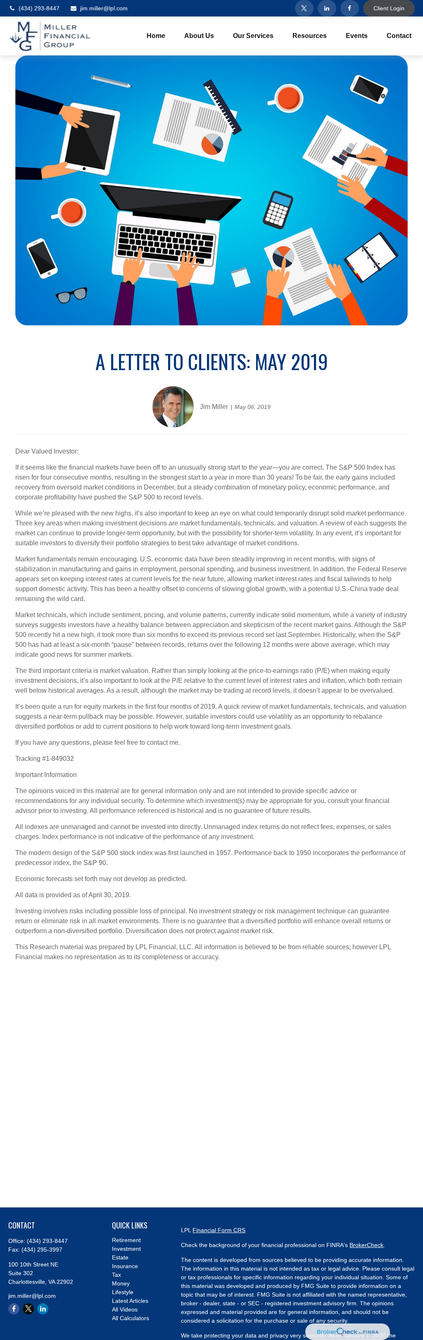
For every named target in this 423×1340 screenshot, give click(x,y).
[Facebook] (349, 8)
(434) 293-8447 (39, 8)
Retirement (126, 1240)
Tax (116, 1274)
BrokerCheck (366, 1245)
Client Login (388, 8)
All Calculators (130, 1318)
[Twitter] (304, 8)
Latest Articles (130, 1300)
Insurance (125, 1266)
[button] (156, 36)
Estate (120, 1257)
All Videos (125, 1309)
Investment (126, 1248)
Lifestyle (122, 1292)
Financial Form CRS (218, 1230)
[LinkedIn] (327, 8)
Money (121, 1283)
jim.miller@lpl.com (104, 8)
